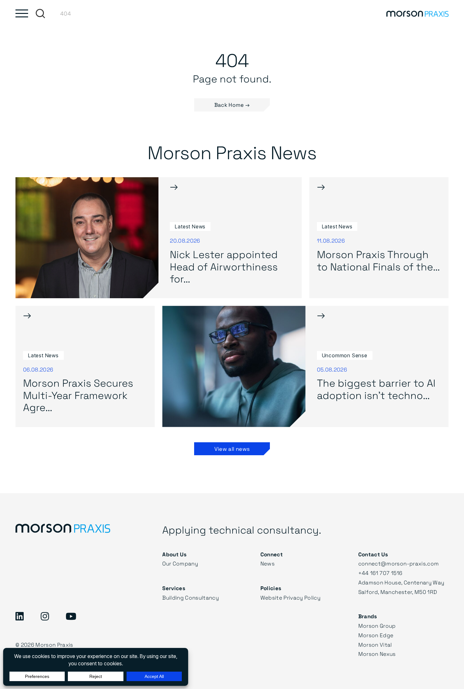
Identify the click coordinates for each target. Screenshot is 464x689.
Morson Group (377, 625)
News (267, 563)
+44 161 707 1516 (380, 573)
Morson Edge (376, 635)
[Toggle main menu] (21, 13)
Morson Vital (375, 644)
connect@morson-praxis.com (398, 563)
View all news (232, 448)
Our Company (180, 563)
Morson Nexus (377, 653)
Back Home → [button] (232, 104)
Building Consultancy (190, 597)
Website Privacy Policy (290, 597)
